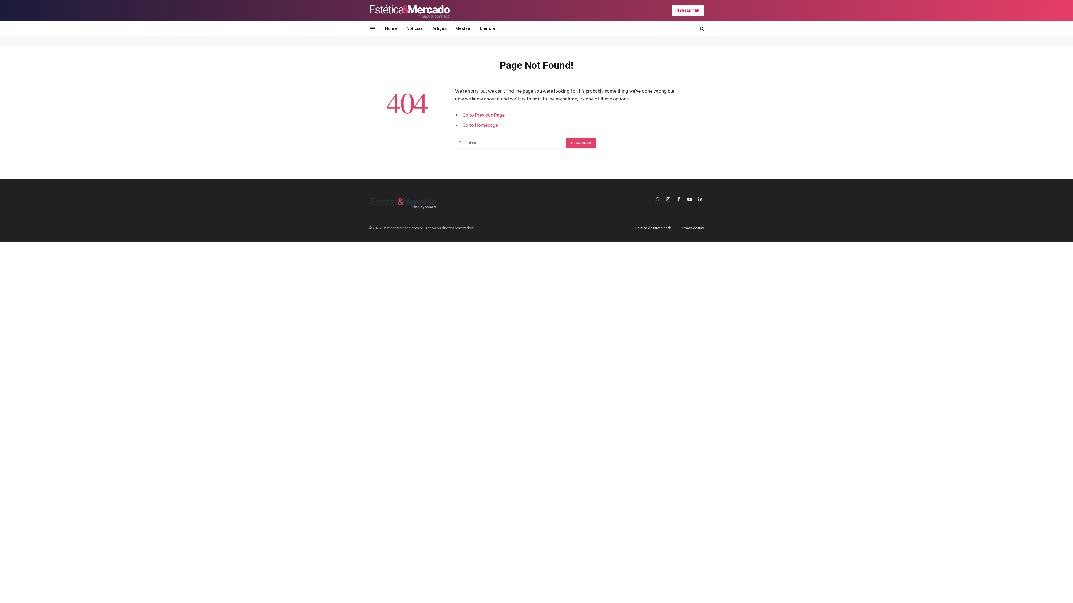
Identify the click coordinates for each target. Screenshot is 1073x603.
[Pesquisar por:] (511, 143)
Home (391, 28)
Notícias (414, 28)
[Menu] (372, 28)
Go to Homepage (480, 125)
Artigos (439, 28)
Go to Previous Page (483, 115)
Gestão (463, 28)
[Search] (701, 28)
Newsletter (687, 11)
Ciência (487, 28)
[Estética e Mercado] (409, 10)
